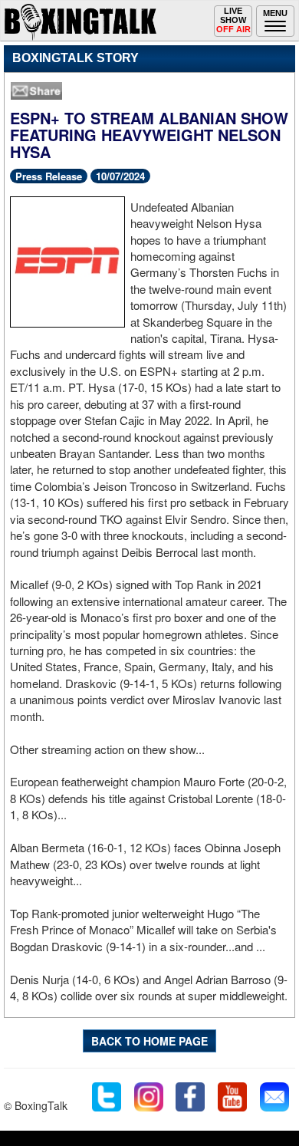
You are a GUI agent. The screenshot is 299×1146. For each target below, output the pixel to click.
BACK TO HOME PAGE (149, 1041)
